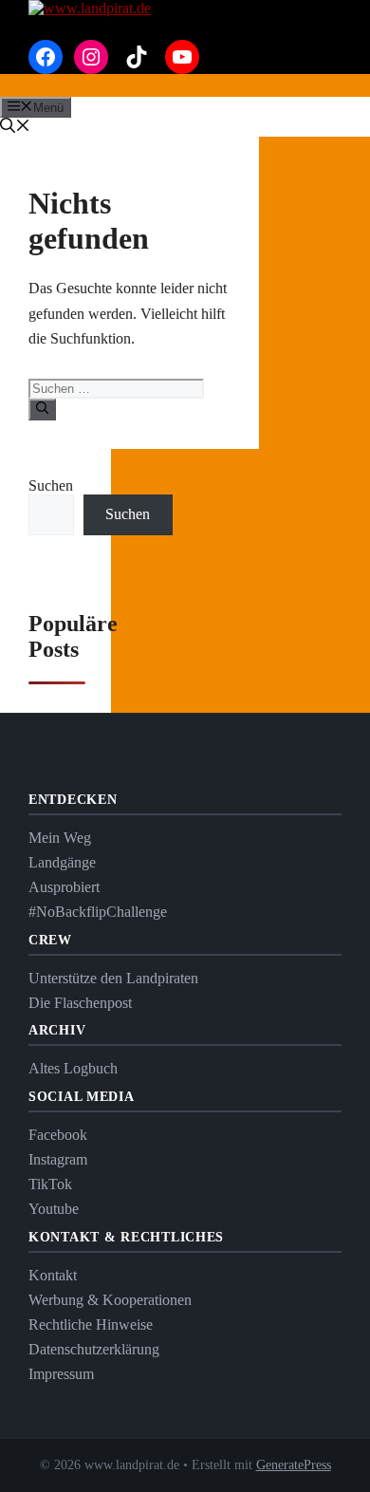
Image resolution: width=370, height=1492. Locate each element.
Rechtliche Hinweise (90, 1324)
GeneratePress (293, 1465)
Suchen (50, 485)
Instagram (57, 1159)
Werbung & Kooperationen (110, 1300)
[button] (15, 128)
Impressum (61, 1374)
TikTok (50, 1184)
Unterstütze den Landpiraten (113, 978)
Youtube (53, 1209)
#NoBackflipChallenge (97, 912)
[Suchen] (42, 409)
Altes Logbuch (73, 1068)
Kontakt (52, 1275)
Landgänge (62, 862)
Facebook (57, 1135)
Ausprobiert (64, 887)
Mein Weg (59, 838)
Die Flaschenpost (80, 1003)
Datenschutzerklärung (93, 1349)
